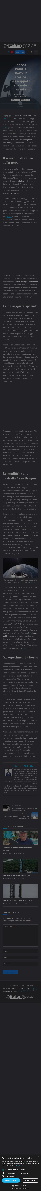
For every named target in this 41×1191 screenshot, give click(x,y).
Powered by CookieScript (20, 1188)
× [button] (38, 1157)
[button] (20, 1186)
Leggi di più (20, 1166)
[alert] (20, 595)
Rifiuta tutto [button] (30, 1180)
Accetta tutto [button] (10, 1180)
